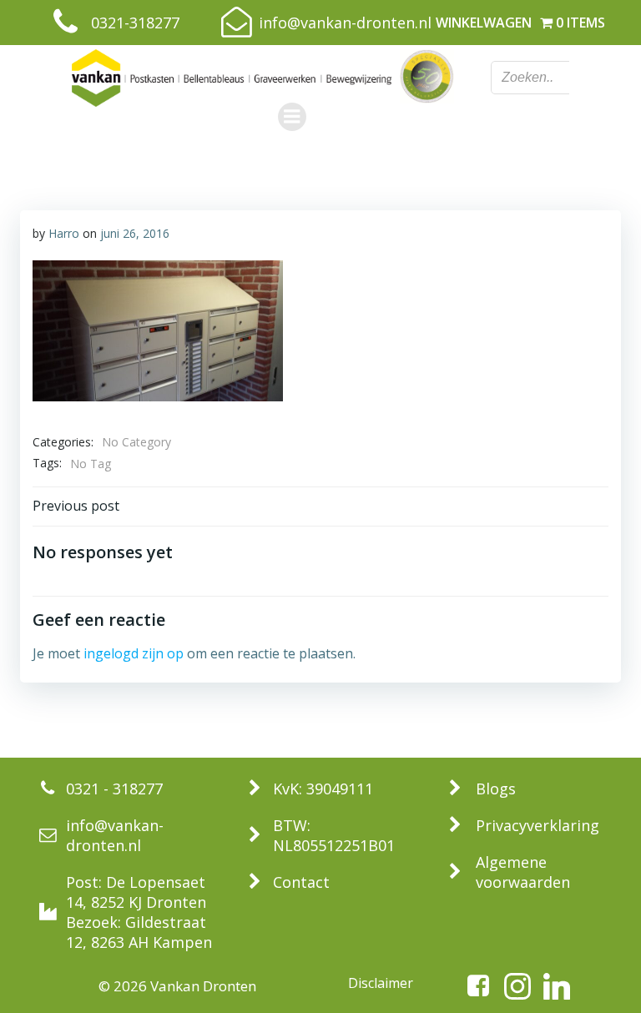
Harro (63, 233)
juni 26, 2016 (134, 233)
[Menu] (292, 117)
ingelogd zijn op (133, 653)
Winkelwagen (484, 22)
